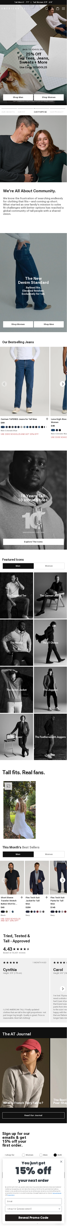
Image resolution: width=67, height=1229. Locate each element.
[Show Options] (59, 1209)
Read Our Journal (33, 1115)
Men (45, 1155)
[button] (19, 810)
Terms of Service (57, 1193)
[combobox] (32, 1209)
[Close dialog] (61, 1161)
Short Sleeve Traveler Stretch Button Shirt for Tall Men (8, 900)
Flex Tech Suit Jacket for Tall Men (33, 900)
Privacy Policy (10, 1195)
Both (60, 1155)
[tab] (17, 566)
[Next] (62, 384)
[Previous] (4, 384)
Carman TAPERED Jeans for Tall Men (19, 419)
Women (29, 1155)
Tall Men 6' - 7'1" (21, 2)
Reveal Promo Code (33, 1218)
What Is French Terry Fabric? (23, 1103)
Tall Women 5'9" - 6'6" (42, 2)
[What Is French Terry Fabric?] (24, 1072)
